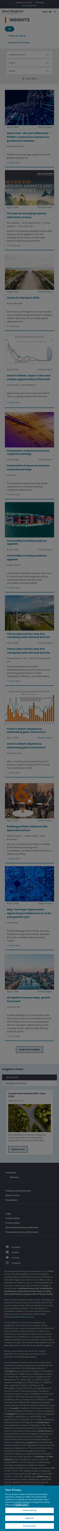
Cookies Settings (29, 1510)
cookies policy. (21, 1505)
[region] (29, 1508)
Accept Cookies (29, 1526)
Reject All (29, 1518)
